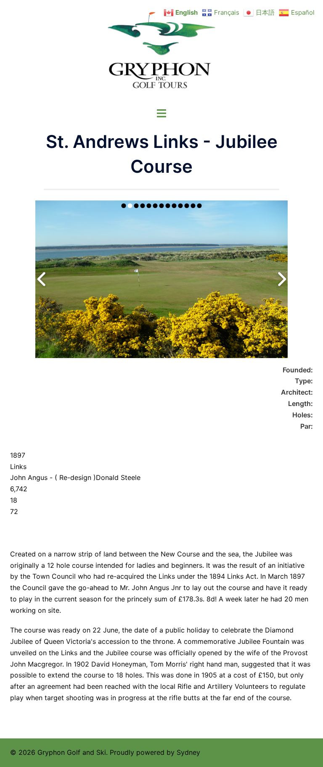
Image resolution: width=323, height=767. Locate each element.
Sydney (188, 752)
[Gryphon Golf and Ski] (162, 53)
